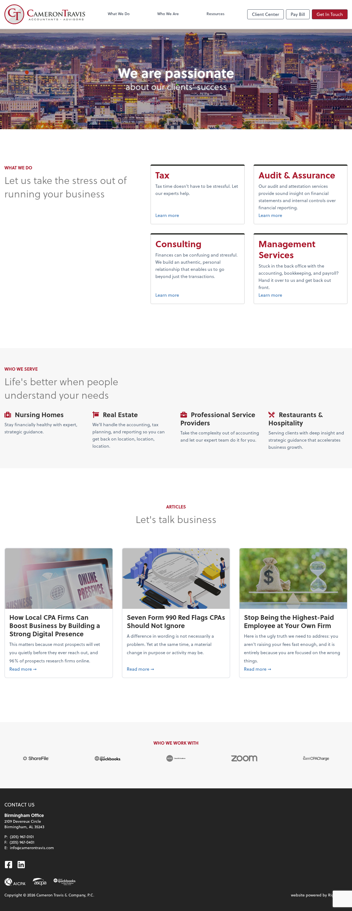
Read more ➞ (58, 668)
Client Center (265, 14)
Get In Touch (330, 14)
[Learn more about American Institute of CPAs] (15, 882)
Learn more (177, 215)
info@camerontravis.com (32, 848)
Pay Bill (298, 14)
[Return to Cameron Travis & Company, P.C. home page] (44, 14)
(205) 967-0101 (22, 837)
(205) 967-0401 (22, 842)
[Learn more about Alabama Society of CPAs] (39, 882)
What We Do (119, 13)
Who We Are (168, 13)
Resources (215, 13)
